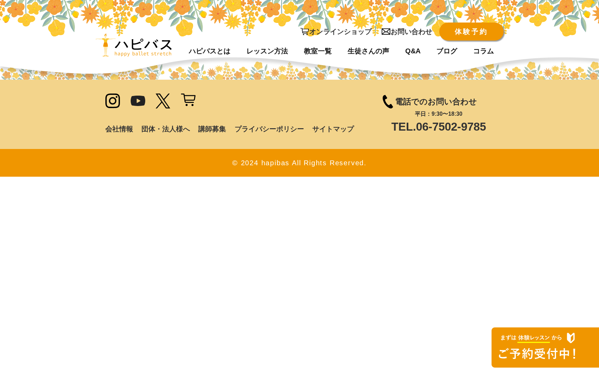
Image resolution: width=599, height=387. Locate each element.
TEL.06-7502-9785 (438, 126)
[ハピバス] (133, 45)
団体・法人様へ (165, 129)
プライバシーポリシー (269, 129)
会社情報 (119, 129)
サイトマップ (333, 129)
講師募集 (212, 129)
